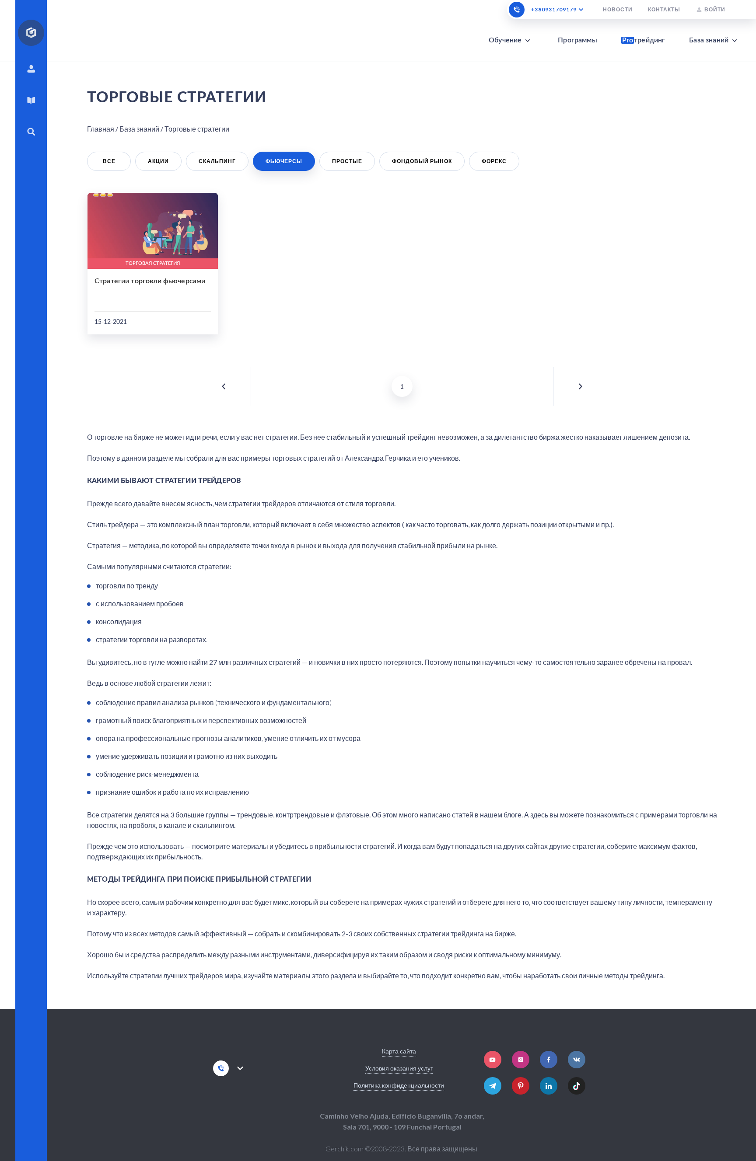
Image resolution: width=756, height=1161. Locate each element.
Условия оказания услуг (399, 1068)
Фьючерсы (284, 161)
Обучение (505, 40)
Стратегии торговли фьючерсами (149, 281)
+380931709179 (554, 10)
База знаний (708, 40)
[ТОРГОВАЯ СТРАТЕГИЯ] (153, 225)
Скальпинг (217, 161)
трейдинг (643, 40)
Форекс (494, 161)
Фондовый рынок (422, 161)
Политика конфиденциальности (399, 1085)
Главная (100, 129)
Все (109, 161)
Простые (347, 161)
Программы (577, 40)
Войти (714, 9)
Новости (618, 10)
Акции (158, 161)
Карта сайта (399, 1051)
